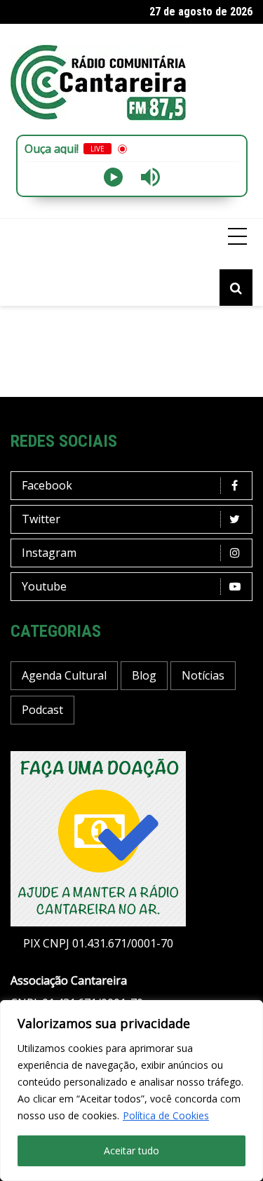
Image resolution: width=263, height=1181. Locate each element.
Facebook (47, 485)
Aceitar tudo (131, 1150)
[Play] (113, 177)
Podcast (42, 709)
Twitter (41, 519)
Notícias (203, 675)
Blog (144, 675)
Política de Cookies (166, 1115)
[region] (131, 1090)
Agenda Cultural (64, 675)
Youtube (44, 586)
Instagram (49, 552)
